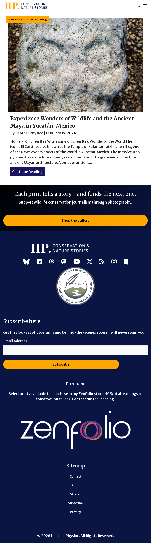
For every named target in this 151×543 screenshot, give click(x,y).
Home (15, 141)
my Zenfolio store (88, 393)
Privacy (75, 512)
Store (75, 485)
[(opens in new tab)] (75, 304)
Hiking (43, 19)
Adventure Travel (28, 19)
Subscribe (75, 503)
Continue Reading (28, 172)
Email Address (15, 341)
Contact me (82, 399)
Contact (75, 476)
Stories (75, 494)
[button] (139, 6)
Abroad (12, 19)
